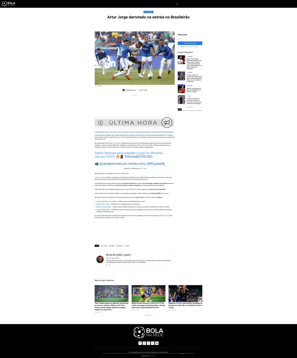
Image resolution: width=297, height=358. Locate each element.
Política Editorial (159, 353)
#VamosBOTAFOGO (138, 156)
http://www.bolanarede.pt (112, 258)
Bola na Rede (99, 177)
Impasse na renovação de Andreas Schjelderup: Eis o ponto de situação (194, 90)
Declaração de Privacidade (134, 353)
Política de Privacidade (192, 46)
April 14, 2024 (143, 168)
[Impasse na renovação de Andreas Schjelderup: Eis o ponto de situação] (181, 88)
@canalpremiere (110, 164)
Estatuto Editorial (113, 353)
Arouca (189, 96)
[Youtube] (157, 343)
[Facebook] (140, 343)
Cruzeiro (126, 245)
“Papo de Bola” (103, 209)
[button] (177, 3)
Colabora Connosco (174, 353)
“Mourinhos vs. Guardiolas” (106, 201)
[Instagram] (144, 343)
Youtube (166, 193)
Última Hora (133, 189)
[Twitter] (109, 264)
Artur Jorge (103, 245)
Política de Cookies (122, 353)
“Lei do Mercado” (103, 207)
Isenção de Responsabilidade (148, 353)
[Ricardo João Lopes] (123, 90)
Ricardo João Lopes (130, 90)
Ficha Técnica (105, 353)
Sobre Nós (166, 353)
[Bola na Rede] (8, 4)
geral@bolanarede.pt (163, 215)
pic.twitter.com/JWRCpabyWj (144, 164)
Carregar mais (189, 107)
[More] (183, 23)
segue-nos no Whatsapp (121, 173)
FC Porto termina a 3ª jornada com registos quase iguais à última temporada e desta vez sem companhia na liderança (194, 78)
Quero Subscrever (190, 43)
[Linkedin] (106, 264)
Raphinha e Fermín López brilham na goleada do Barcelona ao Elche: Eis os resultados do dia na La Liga (185, 305)
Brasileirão (119, 245)
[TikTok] (148, 343)
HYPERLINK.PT (153, 356)
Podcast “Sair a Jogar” (103, 204)
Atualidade (148, 12)
